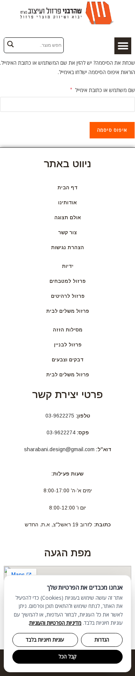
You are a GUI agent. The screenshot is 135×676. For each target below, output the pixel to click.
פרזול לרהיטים (67, 296)
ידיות (68, 266)
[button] (122, 45)
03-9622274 (60, 432)
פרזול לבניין (67, 345)
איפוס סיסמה (112, 130)
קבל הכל (67, 656)
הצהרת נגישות (67, 247)
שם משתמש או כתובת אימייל (102, 89)
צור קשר (67, 232)
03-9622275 (59, 416)
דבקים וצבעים (68, 360)
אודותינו (67, 202)
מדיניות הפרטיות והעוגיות (55, 622)
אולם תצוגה (67, 217)
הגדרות (101, 639)
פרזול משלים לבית (67, 311)
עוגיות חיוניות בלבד (45, 639)
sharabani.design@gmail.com (59, 449)
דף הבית (67, 187)
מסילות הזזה (67, 330)
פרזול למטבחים (68, 281)
